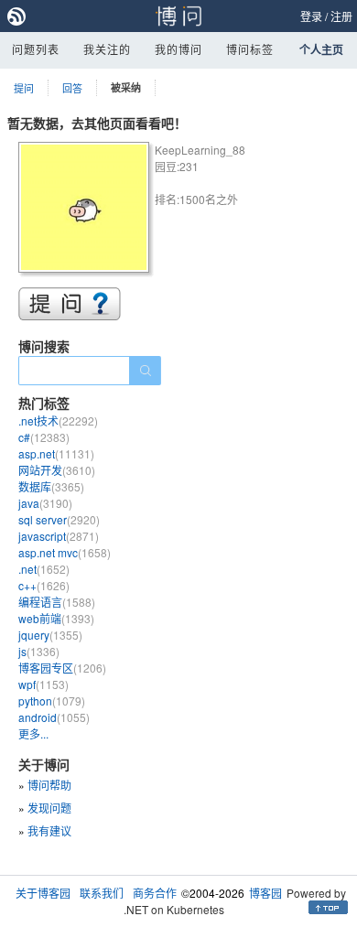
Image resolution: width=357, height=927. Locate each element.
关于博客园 (43, 892)
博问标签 (250, 49)
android (54, 717)
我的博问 (178, 49)
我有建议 (49, 830)
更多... (33, 733)
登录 (311, 16)
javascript (58, 536)
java (45, 503)
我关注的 (107, 49)
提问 (24, 88)
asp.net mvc (64, 552)
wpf (43, 684)
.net (44, 569)
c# (44, 437)
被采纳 (126, 87)
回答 (72, 88)
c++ (44, 585)
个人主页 (321, 49)
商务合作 (155, 892)
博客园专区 (62, 667)
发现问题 (49, 807)
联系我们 (102, 892)
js (39, 651)
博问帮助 (49, 784)
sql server (59, 519)
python (51, 700)
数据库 (51, 486)
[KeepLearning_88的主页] (86, 210)
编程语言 (56, 601)
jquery (50, 634)
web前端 (56, 618)
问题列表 (36, 49)
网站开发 (56, 470)
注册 (341, 16)
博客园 (265, 892)
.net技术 (58, 420)
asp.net (56, 453)
